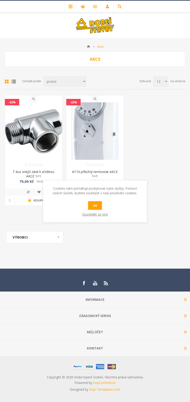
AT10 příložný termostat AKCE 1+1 (95, 174)
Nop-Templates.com (104, 389)
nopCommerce (104, 382)
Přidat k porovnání (28, 191)
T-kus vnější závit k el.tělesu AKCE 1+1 (33, 174)
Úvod (88, 46)
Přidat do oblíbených (38, 191)
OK (95, 205)
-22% (12, 102)
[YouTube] (95, 283)
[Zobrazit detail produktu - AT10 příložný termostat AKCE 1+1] (95, 131)
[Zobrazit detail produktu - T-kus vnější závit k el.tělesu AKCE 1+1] (33, 131)
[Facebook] (84, 283)
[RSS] (106, 283)
